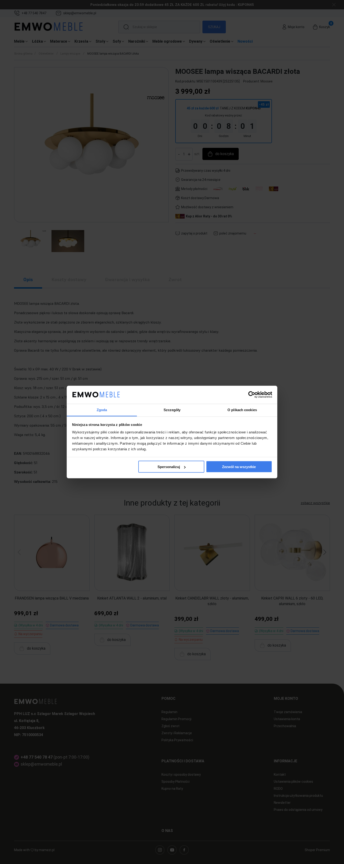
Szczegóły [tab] (172, 410)
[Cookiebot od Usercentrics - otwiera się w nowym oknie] (251, 394)
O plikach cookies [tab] (242, 410)
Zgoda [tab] (102, 410)
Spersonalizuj (168, 467)
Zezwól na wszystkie (239, 467)
